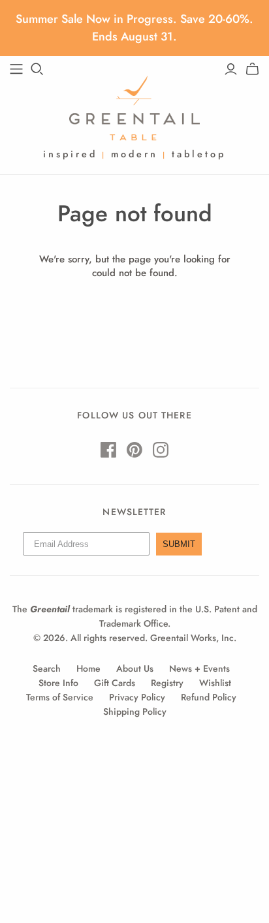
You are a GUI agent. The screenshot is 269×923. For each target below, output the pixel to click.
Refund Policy (208, 697)
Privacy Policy (137, 697)
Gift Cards (114, 682)
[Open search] (37, 69)
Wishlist (215, 682)
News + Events (199, 668)
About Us (134, 668)
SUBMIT (179, 544)
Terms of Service (59, 697)
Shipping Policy (134, 711)
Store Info (58, 682)
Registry (167, 682)
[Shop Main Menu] (16, 69)
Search (47, 668)
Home (88, 668)
